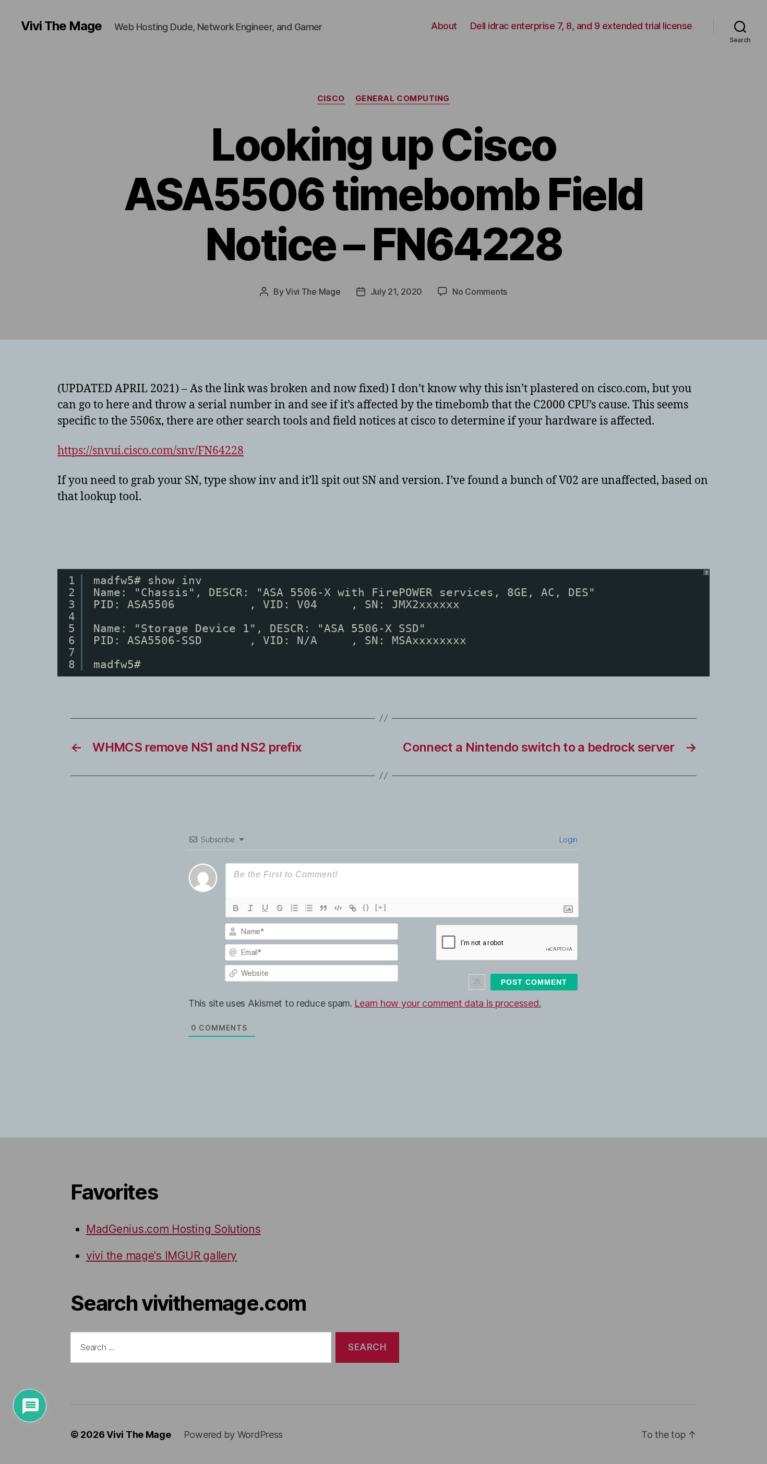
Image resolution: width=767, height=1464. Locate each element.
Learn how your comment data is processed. (447, 1003)
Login (568, 839)
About (444, 25)
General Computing (402, 98)
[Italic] (250, 908)
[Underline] (265, 908)
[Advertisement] (179, 534)
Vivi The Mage (61, 26)
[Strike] (279, 908)
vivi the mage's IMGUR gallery (161, 1255)
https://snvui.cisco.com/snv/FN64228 (150, 451)
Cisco (331, 98)
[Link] (352, 908)
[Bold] (236, 908)
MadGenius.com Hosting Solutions (173, 1229)
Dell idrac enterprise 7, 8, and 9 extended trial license (581, 25)
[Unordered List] (309, 908)
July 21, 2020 (396, 291)
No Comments (479, 291)
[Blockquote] (323, 908)
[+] (381, 907)
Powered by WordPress (233, 1434)
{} (366, 907)
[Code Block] (338, 908)
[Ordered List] (294, 908)
